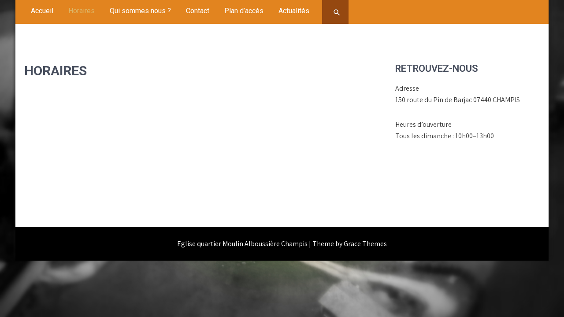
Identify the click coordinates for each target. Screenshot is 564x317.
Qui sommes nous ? (140, 11)
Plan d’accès (243, 11)
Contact (197, 11)
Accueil (42, 11)
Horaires (81, 11)
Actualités (293, 11)
